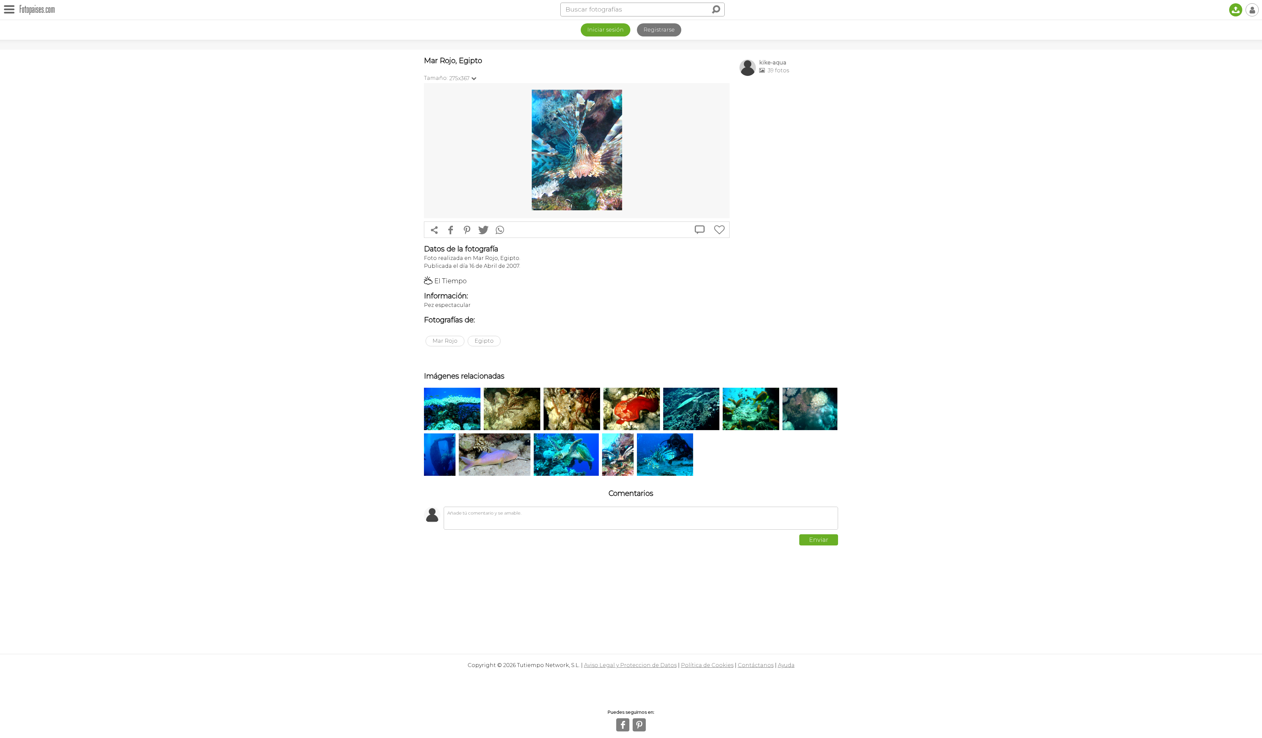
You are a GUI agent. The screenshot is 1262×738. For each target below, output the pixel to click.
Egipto (484, 341)
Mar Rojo (444, 341)
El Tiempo (445, 281)
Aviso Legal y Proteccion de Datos (630, 665)
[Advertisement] (788, 184)
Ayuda (786, 665)
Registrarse (659, 30)
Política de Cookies (707, 665)
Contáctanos (756, 665)
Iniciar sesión (605, 30)
